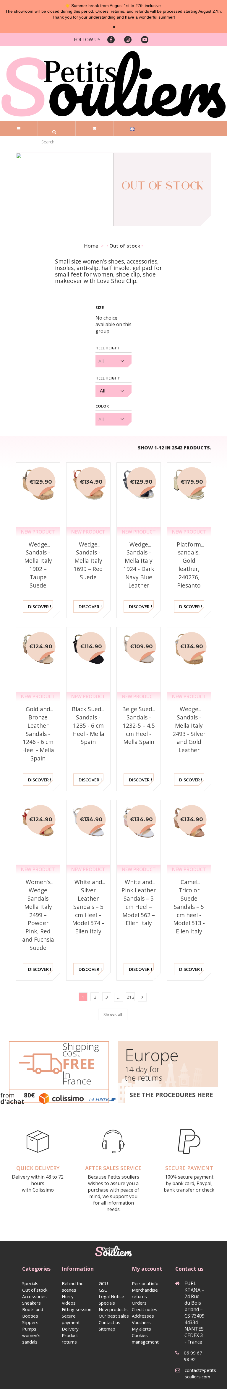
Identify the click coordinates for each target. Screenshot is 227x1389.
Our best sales (114, 1316)
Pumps (29, 1329)
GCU (103, 1283)
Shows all (112, 1014)
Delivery (70, 1329)
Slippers (30, 1322)
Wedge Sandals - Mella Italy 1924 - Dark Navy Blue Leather (138, 564)
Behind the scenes (73, 1286)
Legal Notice (111, 1296)
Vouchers (141, 1322)
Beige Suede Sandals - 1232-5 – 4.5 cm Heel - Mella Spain (138, 725)
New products (113, 1309)
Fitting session (76, 1309)
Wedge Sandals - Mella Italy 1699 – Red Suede (88, 560)
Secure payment (71, 1319)
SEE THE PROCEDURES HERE (171, 1095)
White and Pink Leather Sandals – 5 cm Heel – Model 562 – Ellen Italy (138, 902)
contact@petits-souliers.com (201, 1373)
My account (147, 1268)
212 (130, 997)
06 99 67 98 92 (193, 1356)
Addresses (143, 1316)
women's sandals (31, 1338)
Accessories (34, 1296)
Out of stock (34, 1290)
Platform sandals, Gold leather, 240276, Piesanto (189, 564)
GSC (103, 1290)
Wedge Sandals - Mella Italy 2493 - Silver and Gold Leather (189, 729)
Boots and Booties (32, 1312)
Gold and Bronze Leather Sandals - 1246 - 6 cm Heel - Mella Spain (38, 733)
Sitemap (107, 1329)
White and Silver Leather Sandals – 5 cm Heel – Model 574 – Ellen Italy (88, 906)
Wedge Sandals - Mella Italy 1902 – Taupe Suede (38, 564)
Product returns (70, 1338)
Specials (30, 1283)
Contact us (109, 1322)
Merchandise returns (145, 1293)
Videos (69, 1303)
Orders (139, 1303)
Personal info (145, 1283)
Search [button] (54, 132)
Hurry (68, 1296)
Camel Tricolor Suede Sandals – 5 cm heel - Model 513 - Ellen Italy (189, 906)
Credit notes (144, 1309)
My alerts (141, 1329)
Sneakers (31, 1303)
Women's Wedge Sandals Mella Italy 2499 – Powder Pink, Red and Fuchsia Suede (38, 914)
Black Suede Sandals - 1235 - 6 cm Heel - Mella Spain (88, 725)
